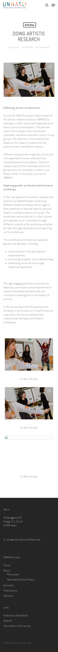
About (7, 570)
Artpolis (8, 620)
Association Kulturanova (17, 625)
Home (7, 565)
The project (13, 574)
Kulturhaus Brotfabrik (16, 615)
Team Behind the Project (20, 579)
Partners (8, 595)
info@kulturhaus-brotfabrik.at (23, 539)
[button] (53, 5)
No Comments (42, 47)
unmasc (15, 47)
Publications (10, 590)
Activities (29, 24)
